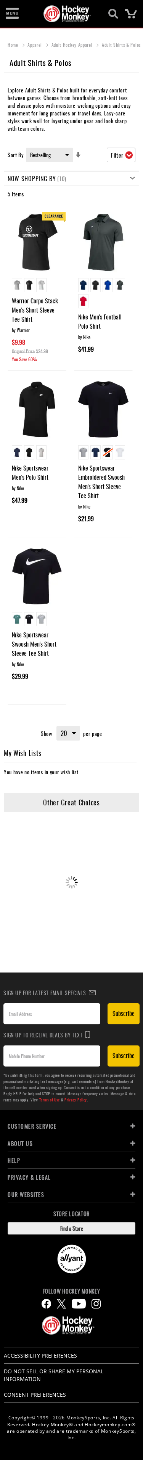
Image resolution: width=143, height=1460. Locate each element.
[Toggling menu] (12, 14)
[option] (17, 285)
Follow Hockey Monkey (71, 1291)
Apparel (35, 44)
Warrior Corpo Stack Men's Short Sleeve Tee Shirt (35, 310)
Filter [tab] (117, 155)
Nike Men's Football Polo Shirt (100, 321)
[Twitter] (61, 1304)
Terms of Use (49, 1100)
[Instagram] (96, 1304)
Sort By (16, 155)
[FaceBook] (46, 1304)
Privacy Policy (75, 1100)
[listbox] (37, 286)
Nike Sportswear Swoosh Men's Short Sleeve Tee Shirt (34, 644)
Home (14, 44)
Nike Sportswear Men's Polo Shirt (30, 472)
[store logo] (67, 13)
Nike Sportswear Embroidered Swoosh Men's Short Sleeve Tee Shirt (101, 481)
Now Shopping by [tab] (32, 178)
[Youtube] (79, 1304)
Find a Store (71, 1228)
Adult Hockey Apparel (72, 44)
